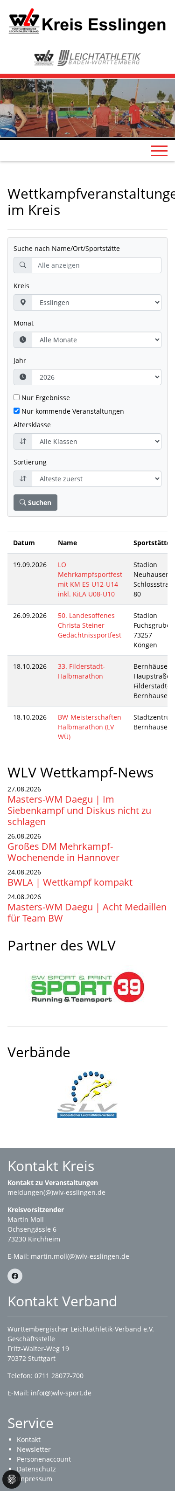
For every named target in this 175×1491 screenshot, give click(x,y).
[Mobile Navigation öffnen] (159, 150)
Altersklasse (32, 424)
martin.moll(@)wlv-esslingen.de (80, 1256)
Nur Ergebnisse (45, 397)
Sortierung (30, 462)
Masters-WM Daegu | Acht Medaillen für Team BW (87, 912)
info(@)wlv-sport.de (61, 1392)
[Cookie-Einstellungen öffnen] (11, 1479)
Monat (24, 323)
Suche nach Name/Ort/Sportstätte (67, 248)
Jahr (20, 360)
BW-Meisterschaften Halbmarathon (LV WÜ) (89, 727)
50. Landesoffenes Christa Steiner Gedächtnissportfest (89, 625)
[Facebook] (14, 1276)
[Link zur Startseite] (87, 20)
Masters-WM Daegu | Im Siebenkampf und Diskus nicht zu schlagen (79, 810)
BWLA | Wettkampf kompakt (70, 882)
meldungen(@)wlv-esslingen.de (56, 1192)
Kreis (21, 285)
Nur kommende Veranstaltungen (72, 411)
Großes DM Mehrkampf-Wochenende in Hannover (63, 852)
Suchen (38, 502)
